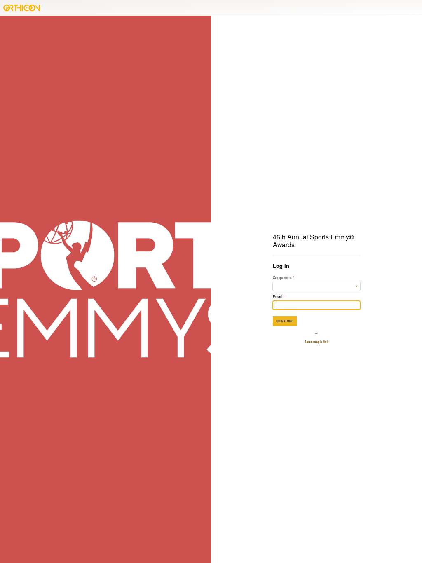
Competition (283, 277)
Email (278, 296)
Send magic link (316, 342)
